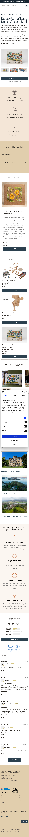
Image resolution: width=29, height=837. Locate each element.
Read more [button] (4, 691)
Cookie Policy (18, 800)
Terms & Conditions (5, 829)
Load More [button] (14, 760)
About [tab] (23, 395)
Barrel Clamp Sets (8, 313)
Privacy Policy (13, 829)
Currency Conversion (19, 798)
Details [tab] (14, 395)
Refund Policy (19, 829)
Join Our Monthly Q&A (6, 800)
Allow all (14, 436)
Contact (3, 802)
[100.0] (10, 648)
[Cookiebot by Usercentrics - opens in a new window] (21, 392)
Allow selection (14, 440)
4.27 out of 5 (18, 623)
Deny (14, 444)
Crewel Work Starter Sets (10, 281)
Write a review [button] (14, 639)
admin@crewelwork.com (7, 778)
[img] (4, 661)
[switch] (25, 422)
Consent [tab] (5, 395)
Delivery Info (17, 795)
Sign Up (24, 821)
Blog (2, 798)
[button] (23, 6)
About (2, 795)
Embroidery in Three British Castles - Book (11, 346)
